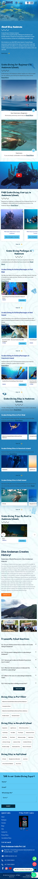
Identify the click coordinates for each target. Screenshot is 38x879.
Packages (3, 820)
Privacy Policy (4, 835)
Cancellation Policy (6, 838)
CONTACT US (6, 594)
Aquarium (4, 469)
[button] (22, 541)
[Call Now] (34, 859)
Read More (4, 53)
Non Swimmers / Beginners (19, 113)
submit (8, 806)
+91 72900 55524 (9, 864)
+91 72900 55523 (9, 860)
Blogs (2, 826)
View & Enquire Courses (12, 237)
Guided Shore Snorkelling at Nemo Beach (12, 381)
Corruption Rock (34, 436)
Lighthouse (32, 469)
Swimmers (19, 153)
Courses (3, 823)
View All (18, 244)
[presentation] (3, 535)
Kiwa (3, 538)
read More (19, 688)
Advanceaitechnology (28, 876)
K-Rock (4, 503)
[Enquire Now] (34, 864)
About (2, 817)
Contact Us (4, 832)
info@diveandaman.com (10, 856)
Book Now (22, 300)
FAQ (2, 829)
